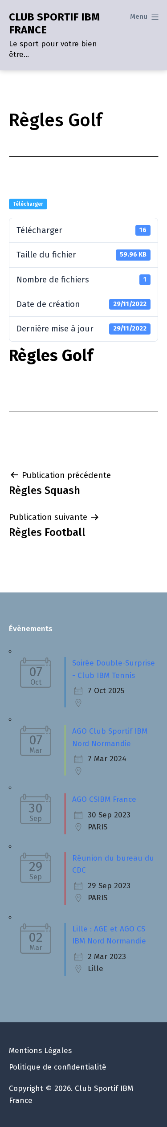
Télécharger (28, 204)
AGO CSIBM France (104, 799)
